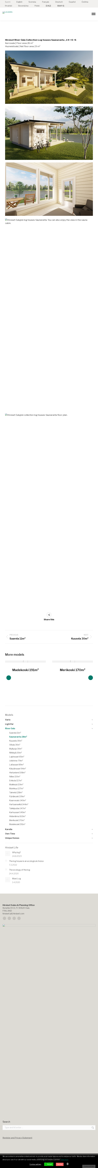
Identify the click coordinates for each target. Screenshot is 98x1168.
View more (64, 1160)
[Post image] (25, 662)
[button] (8, 677)
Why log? (16, 852)
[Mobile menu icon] (93, 13)
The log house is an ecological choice (26, 861)
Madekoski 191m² (25, 670)
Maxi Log (16, 878)
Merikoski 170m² (72, 670)
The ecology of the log (19, 870)
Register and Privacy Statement (17, 1138)
